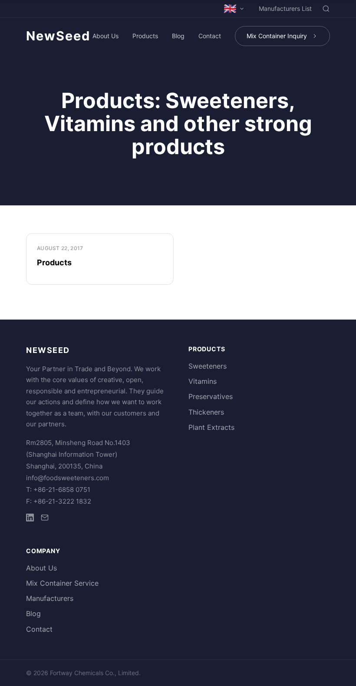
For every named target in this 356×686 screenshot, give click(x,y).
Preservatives (210, 396)
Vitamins (202, 381)
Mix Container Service (62, 583)
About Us (105, 36)
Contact (209, 36)
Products (145, 36)
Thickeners (206, 412)
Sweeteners (207, 366)
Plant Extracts (211, 427)
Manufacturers (49, 598)
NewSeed (58, 35)
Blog (178, 36)
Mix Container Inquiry (277, 36)
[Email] (45, 519)
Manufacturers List (285, 8)
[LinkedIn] (30, 519)
